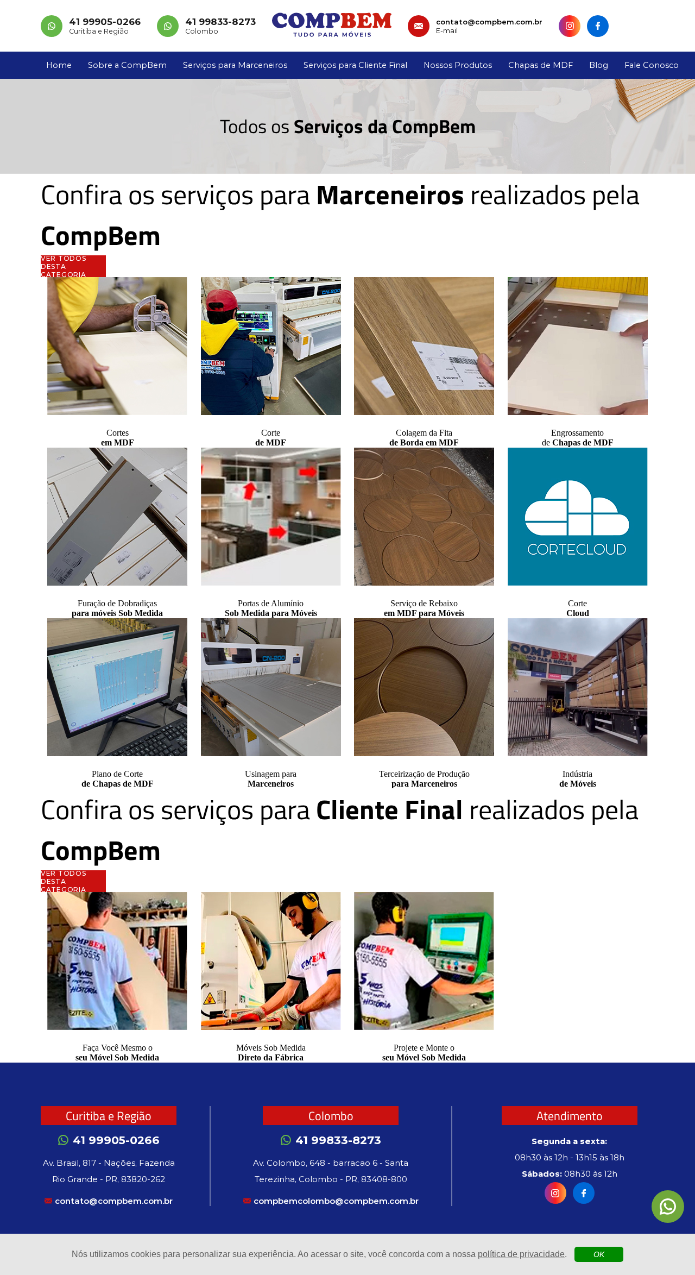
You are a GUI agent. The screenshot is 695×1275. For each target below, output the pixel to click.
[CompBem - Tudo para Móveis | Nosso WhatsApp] (668, 1206)
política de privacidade (521, 1254)
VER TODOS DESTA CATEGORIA (63, 266)
